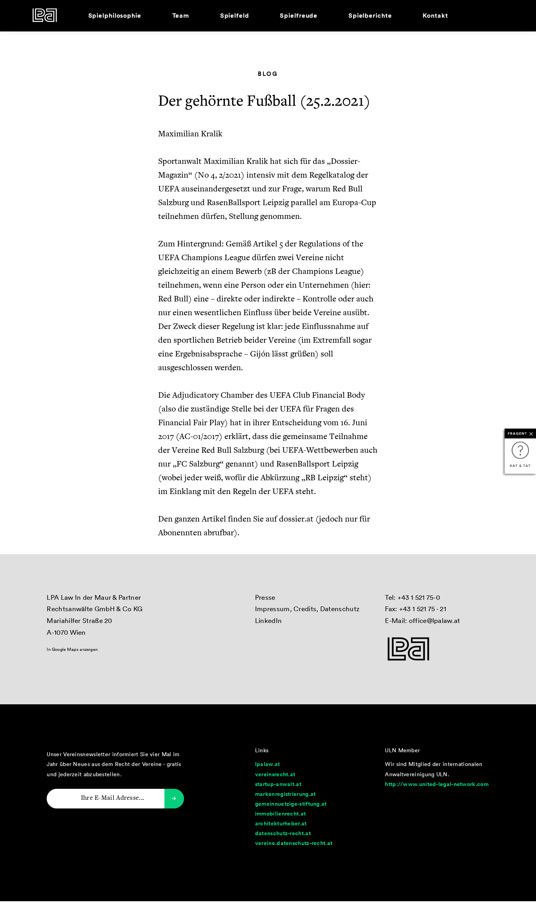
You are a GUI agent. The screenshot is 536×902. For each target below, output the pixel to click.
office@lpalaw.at (434, 620)
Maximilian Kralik (190, 134)
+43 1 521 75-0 (418, 597)
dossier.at (296, 519)
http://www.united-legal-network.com (437, 784)
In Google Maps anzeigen (72, 649)
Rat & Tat (520, 465)
